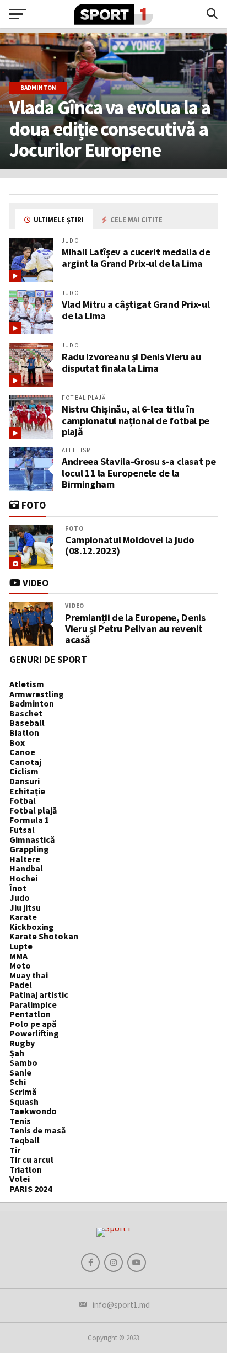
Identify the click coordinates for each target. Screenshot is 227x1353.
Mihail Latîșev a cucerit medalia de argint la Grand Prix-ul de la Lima (136, 257)
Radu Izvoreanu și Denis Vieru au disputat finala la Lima (131, 362)
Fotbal (22, 800)
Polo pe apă (32, 1023)
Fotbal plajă (33, 810)
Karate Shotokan (43, 936)
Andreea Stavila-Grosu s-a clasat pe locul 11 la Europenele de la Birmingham (138, 472)
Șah (16, 1052)
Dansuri (24, 781)
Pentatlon (30, 1013)
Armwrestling (36, 693)
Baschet (25, 713)
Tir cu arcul (31, 1159)
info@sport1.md (121, 1304)
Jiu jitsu (25, 907)
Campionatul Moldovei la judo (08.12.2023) (129, 545)
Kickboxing (31, 926)
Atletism (26, 683)
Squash (24, 1101)
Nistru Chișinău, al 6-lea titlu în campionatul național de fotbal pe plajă (135, 420)
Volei (19, 1178)
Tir (14, 1150)
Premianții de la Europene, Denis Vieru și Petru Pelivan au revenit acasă (135, 629)
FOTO (74, 528)
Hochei (23, 878)
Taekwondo (33, 1110)
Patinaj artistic (38, 994)
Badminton (31, 703)
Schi (17, 1081)
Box (17, 742)
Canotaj (25, 761)
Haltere (24, 858)
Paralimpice (33, 1004)
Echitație (27, 790)
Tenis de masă (37, 1130)
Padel (20, 984)
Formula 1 (29, 819)
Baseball (27, 722)
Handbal (26, 868)
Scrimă (22, 1091)
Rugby (22, 1043)
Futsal (22, 829)
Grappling (29, 848)
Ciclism (24, 771)
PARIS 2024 (30, 1188)
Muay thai (28, 975)
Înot (17, 888)
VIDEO (74, 605)
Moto (20, 965)
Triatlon (25, 1169)
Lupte (21, 945)
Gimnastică (32, 839)
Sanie (20, 1072)
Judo (19, 897)
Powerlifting (34, 1033)
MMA (18, 955)
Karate (23, 916)
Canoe (22, 751)
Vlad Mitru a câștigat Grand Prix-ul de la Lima (135, 310)
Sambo (23, 1062)
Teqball (24, 1140)
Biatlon (24, 732)
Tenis (20, 1120)
